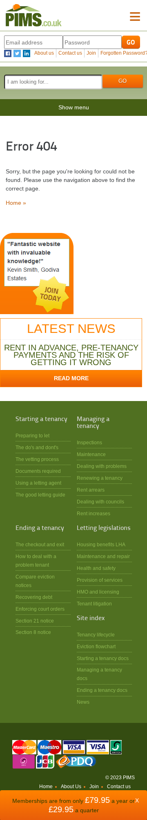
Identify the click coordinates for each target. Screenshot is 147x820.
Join (91, 53)
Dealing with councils (100, 501)
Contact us (70, 53)
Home (46, 786)
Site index (91, 618)
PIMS (33, 15)
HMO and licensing (98, 591)
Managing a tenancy (93, 423)
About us (44, 53)
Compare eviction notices (35, 581)
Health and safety (96, 568)
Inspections (89, 442)
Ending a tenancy (40, 528)
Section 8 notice (33, 632)
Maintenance (91, 454)
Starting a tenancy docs (103, 658)
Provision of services (99, 580)
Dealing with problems (102, 466)
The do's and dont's (37, 447)
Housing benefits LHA (101, 544)
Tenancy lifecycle (96, 634)
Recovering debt (34, 597)
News (83, 702)
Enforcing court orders (40, 609)
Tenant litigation (94, 603)
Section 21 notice (35, 620)
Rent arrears (91, 489)
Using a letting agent (38, 482)
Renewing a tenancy (99, 478)
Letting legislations (104, 528)
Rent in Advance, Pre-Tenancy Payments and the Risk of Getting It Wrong (71, 355)
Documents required (38, 471)
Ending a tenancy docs (102, 690)
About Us (71, 786)
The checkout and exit (40, 544)
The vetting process (37, 459)
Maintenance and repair (103, 556)
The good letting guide (40, 494)
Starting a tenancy (41, 419)
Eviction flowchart (96, 646)
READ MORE (71, 378)
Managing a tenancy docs (99, 674)
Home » (16, 202)
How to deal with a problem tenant (36, 560)
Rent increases (93, 513)
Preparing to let (32, 435)
